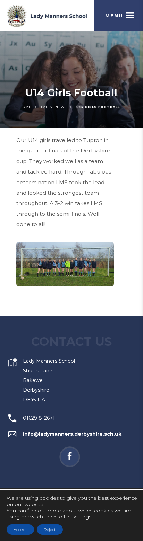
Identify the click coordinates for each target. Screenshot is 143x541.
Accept (20, 529)
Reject (50, 529)
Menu (114, 15)
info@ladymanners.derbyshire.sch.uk (72, 434)
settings (81, 517)
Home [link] (25, 107)
